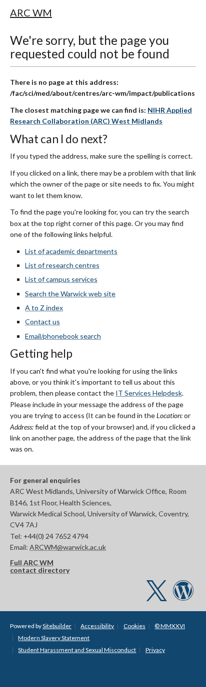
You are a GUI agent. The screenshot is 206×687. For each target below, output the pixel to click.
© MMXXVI (169, 626)
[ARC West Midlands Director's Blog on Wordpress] (183, 595)
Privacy (155, 650)
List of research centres (62, 265)
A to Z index (44, 307)
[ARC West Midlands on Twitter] (157, 595)
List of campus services (61, 279)
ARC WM (31, 12)
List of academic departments (71, 251)
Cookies (135, 626)
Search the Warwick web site (70, 293)
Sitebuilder (57, 626)
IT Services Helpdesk (149, 393)
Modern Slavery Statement (54, 638)
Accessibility (97, 626)
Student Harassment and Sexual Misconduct (77, 650)
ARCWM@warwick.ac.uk (68, 547)
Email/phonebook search (63, 336)
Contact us (42, 321)
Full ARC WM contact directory (40, 566)
